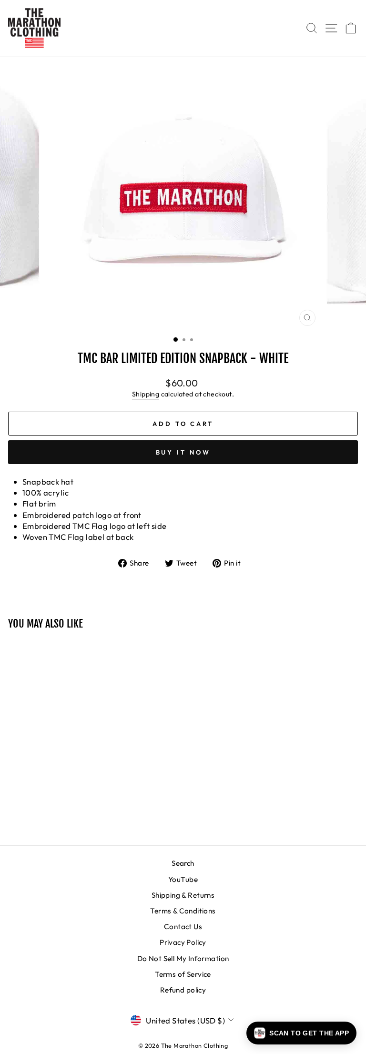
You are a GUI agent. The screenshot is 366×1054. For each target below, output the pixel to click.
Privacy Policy (183, 942)
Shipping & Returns (183, 895)
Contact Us (183, 926)
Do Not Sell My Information (183, 958)
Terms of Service (183, 974)
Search (183, 863)
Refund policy (183, 989)
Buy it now (183, 452)
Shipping (145, 394)
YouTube (183, 879)
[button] (301, 1033)
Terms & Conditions (182, 910)
